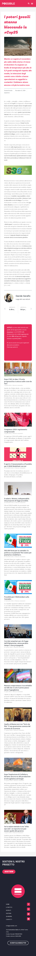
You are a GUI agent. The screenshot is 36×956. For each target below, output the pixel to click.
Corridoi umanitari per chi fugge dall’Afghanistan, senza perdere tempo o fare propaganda (16, 643)
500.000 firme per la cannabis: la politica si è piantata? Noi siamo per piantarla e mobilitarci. (18, 553)
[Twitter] (28, 914)
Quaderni (7, 92)
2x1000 (19, 332)
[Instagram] (28, 909)
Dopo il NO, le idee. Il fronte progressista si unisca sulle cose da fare (18, 381)
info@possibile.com (11, 925)
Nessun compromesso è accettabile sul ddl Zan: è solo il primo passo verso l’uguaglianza (18, 688)
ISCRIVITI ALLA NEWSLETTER (13, 353)
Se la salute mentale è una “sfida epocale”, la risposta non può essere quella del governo (16, 829)
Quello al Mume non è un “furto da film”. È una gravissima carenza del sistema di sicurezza (17, 726)
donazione (10, 332)
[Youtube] (28, 918)
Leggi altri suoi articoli (23, 299)
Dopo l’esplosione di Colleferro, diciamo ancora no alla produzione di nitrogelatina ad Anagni (17, 776)
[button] (28, 3)
